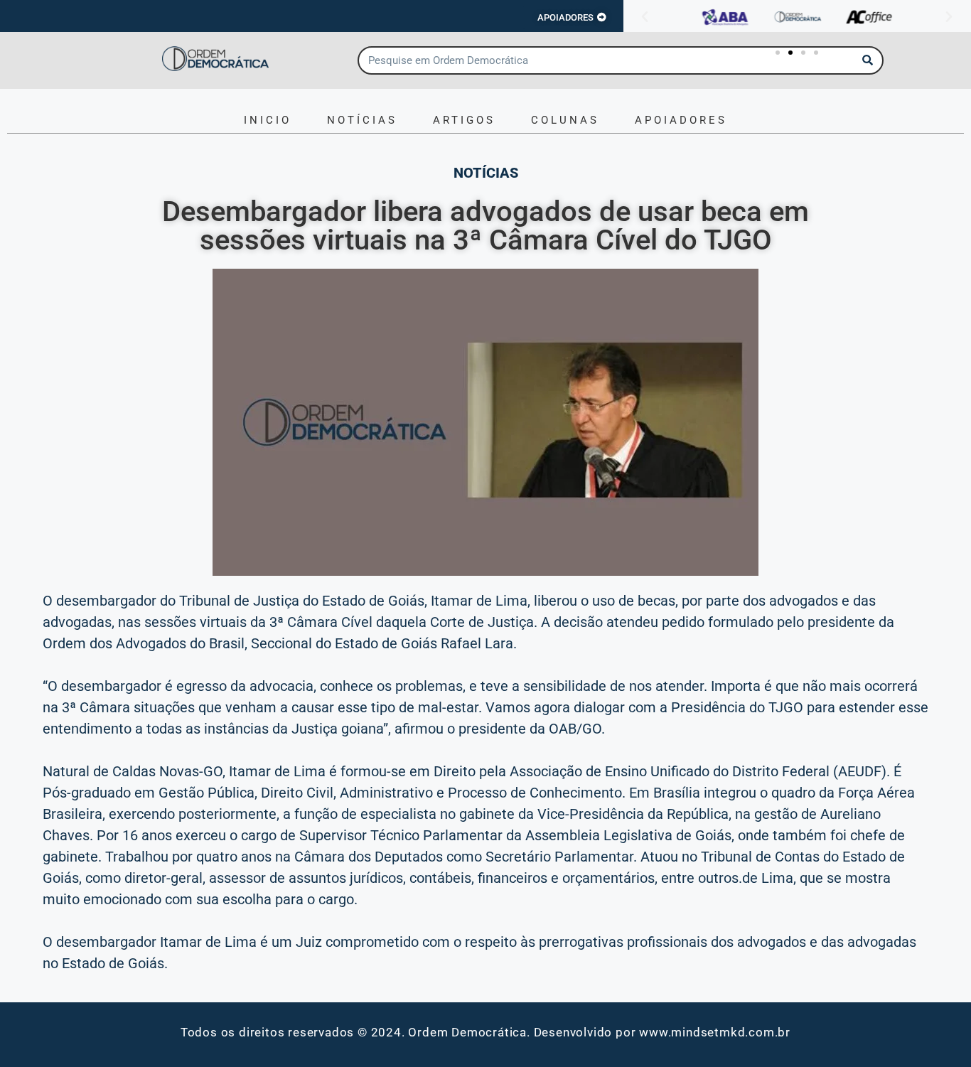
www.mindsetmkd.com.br (714, 1032)
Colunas (565, 120)
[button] (645, 17)
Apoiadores (681, 120)
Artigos (464, 120)
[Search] (868, 60)
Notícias (362, 120)
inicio (267, 120)
